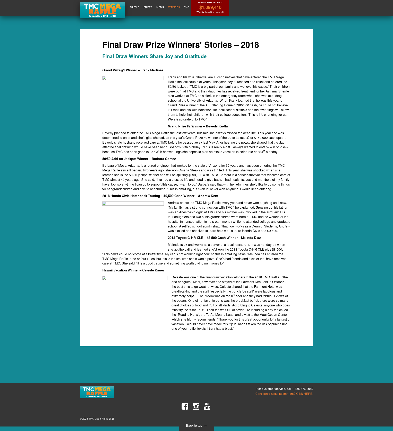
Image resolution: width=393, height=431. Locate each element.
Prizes (147, 7)
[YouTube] (207, 406)
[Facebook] (185, 406)
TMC (186, 7)
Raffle (134, 7)
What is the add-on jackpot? (210, 12)
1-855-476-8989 (302, 388)
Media (160, 7)
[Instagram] (196, 406)
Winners (174, 7)
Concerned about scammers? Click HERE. (284, 393)
